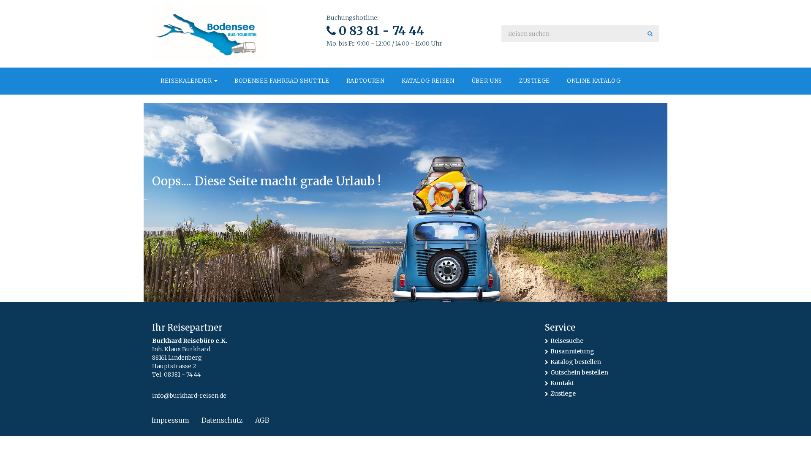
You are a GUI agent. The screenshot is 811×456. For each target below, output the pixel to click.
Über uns (486, 80)
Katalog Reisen (428, 80)
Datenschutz (222, 420)
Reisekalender (187, 80)
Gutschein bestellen (579, 372)
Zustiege (534, 80)
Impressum (170, 420)
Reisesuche (566, 341)
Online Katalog (593, 80)
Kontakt (562, 383)
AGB (262, 420)
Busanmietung (572, 351)
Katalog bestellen (575, 362)
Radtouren (365, 80)
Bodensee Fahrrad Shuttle (281, 80)
